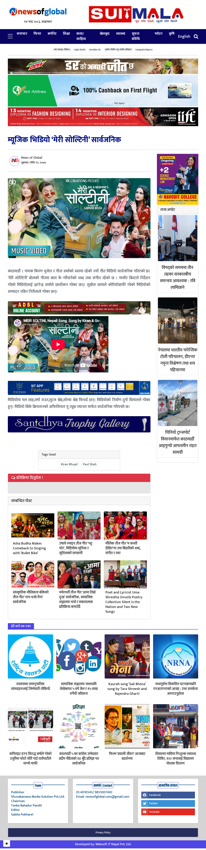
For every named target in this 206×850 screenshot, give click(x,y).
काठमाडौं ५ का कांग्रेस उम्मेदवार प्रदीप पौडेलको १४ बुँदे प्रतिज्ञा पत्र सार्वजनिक (79, 759)
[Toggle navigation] (196, 36)
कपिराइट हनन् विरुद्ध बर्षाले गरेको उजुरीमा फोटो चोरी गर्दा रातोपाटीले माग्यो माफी (30, 759)
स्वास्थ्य (120, 34)
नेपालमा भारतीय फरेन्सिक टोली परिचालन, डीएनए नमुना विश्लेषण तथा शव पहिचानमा (177, 360)
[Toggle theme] (6, 843)
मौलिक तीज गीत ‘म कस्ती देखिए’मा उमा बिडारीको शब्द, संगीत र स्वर (123, 548)
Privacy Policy (103, 832)
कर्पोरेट (52, 34)
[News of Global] (38, 12)
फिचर (37, 34)
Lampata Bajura (144, 50)
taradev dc (95, 50)
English (184, 36)
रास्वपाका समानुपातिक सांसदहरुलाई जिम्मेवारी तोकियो (30, 686)
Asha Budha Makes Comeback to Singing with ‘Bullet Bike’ (29, 548)
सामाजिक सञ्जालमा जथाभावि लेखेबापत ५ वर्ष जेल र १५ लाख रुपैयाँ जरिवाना (79, 689)
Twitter (153, 803)
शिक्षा (66, 34)
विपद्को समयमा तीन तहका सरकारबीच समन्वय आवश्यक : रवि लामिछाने (177, 277)
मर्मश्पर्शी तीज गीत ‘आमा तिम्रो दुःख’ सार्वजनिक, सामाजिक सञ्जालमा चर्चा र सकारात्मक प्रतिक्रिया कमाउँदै (77, 599)
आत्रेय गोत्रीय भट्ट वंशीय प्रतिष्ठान (118, 50)
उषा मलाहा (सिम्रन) (62, 50)
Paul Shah (90, 464)
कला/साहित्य (81, 36)
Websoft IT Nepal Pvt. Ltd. (113, 844)
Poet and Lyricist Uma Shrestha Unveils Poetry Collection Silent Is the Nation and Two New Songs (123, 602)
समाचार (22, 34)
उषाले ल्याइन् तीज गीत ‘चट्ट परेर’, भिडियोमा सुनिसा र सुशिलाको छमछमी (75, 548)
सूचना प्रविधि (136, 36)
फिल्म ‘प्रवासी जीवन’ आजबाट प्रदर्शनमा (127, 756)
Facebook (155, 795)
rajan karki (79, 50)
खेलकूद (105, 34)
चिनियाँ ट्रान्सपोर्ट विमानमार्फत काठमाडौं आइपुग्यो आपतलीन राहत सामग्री (178, 442)
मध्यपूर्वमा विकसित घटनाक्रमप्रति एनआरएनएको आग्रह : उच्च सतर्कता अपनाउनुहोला (175, 689)
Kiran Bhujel (69, 464)
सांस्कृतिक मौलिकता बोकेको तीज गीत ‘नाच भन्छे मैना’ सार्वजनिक (30, 597)
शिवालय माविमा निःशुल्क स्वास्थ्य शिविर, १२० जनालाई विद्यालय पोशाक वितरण (175, 759)
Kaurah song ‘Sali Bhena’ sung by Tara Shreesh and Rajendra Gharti (127, 689)
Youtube (154, 811)
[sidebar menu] (10, 36)
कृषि (172, 34)
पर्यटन (159, 34)
